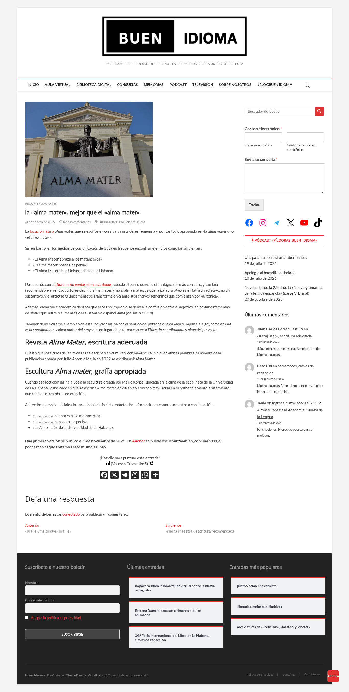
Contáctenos (312, 674)
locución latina (42, 231)
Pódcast (178, 84)
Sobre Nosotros (235, 84)
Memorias (154, 84)
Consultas (127, 84)
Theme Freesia (76, 675)
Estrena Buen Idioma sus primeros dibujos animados (168, 613)
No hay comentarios (76, 222)
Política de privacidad (260, 674)
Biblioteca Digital (93, 84)
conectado (71, 514)
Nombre (31, 582)
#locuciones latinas (132, 222)
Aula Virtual (57, 84)
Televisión (202, 84)
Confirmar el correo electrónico (301, 147)
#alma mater (108, 222)
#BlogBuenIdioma (274, 84)
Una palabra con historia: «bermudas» (276, 257)
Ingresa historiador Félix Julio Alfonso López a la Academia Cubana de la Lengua (290, 410)
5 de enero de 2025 (41, 222)
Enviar (254, 204)
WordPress (95, 675)
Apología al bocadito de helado (270, 272)
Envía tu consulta (261, 159)
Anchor (138, 441)
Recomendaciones (41, 203)
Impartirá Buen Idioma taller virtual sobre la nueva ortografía (175, 588)
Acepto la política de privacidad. (56, 617)
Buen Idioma (35, 675)
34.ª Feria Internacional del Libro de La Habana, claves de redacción (172, 638)
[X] (114, 475)
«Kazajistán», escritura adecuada (284, 335)
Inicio (33, 84)
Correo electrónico (263, 128)
